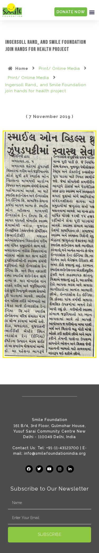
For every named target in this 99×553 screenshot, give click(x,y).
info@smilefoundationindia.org (55, 453)
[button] (91, 12)
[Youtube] (49, 469)
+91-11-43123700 (62, 448)
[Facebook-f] (29, 469)
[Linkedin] (70, 469)
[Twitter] (39, 469)
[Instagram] (60, 469)
